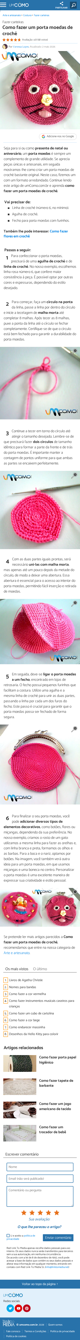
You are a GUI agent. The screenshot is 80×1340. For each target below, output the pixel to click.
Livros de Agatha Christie (26, 980)
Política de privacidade (62, 1331)
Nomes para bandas (22, 987)
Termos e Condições (35, 1331)
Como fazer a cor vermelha (27, 994)
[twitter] (10, 1308)
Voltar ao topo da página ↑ (40, 1284)
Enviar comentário (58, 1238)
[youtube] (18, 1308)
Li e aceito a (21, 1237)
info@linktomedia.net (57, 1267)
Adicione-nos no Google (60, 136)
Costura (27, 15)
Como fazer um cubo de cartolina (31, 1013)
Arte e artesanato (12, 15)
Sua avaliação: (39, 1219)
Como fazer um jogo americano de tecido (55, 1107)
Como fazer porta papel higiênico (57, 1060)
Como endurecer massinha (27, 1027)
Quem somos (55, 1324)
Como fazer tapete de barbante (56, 1083)
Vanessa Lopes (21, 47)
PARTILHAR (61, 8)
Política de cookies (16, 1336)
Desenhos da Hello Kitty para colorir (33, 1034)
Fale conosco (13, 1331)
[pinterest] (26, 1308)
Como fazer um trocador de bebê (52, 1130)
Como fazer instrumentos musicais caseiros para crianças (41, 1003)
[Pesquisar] (74, 5)
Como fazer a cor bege (24, 1020)
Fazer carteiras (41, 15)
